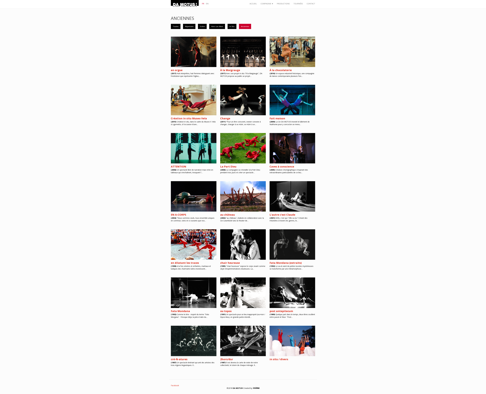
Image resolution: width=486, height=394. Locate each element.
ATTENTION (178, 166)
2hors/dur (226, 359)
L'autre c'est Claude (282, 214)
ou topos (226, 311)
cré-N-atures (179, 359)
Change (225, 118)
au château (227, 214)
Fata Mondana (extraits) (286, 263)
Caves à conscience (282, 166)
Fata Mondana (180, 311)
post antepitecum (281, 311)
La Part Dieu (228, 166)
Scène (202, 26)
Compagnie (266, 3)
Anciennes (245, 26)
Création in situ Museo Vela (189, 118)
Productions (283, 3)
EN (207, 3)
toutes (176, 26)
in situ (232, 26)
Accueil (253, 3)
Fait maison (277, 118)
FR (203, 3)
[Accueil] (186, 4)
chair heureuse (230, 263)
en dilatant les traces (185, 263)
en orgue (177, 70)
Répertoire (189, 26)
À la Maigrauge (230, 70)
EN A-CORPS (178, 214)
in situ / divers (279, 359)
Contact (311, 3)
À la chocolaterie (281, 70)
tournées (298, 3)
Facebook (175, 385)
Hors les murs (217, 26)
